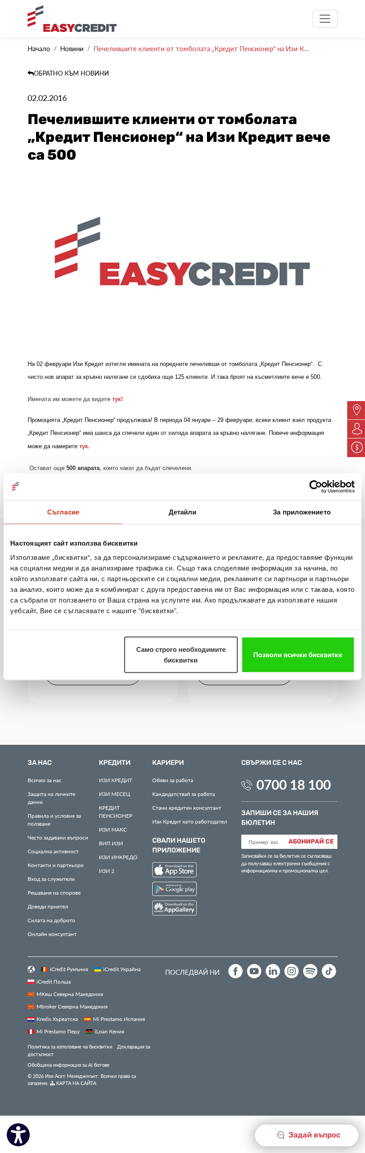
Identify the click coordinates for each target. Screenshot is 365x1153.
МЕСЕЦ (114, 793)
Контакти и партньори (56, 864)
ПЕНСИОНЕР (115, 811)
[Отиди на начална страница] (75, 18)
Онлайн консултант (52, 933)
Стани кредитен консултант (186, 807)
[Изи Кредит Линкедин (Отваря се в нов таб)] (273, 971)
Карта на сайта (75, 1083)
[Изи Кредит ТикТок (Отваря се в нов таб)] (329, 971)
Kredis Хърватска (57, 1018)
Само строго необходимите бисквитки (181, 654)
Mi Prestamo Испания (119, 1018)
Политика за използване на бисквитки (70, 1046)
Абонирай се (311, 842)
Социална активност (53, 851)
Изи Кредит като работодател (189, 821)
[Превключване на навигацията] (324, 19)
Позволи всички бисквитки (297, 654)
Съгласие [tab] (63, 511)
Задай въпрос (314, 1135)
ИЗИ (111, 843)
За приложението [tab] (302, 511)
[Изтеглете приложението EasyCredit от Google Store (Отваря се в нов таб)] (174, 890)
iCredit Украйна (122, 968)
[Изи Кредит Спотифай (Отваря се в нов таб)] (310, 971)
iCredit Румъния (69, 968)
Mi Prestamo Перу (58, 1031)
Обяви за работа (172, 779)
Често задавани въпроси (58, 837)
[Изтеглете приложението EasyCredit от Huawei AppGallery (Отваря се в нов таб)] (174, 909)
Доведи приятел (48, 906)
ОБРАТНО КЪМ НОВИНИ (71, 73)
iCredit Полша (53, 981)
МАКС (113, 829)
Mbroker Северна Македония (72, 1006)
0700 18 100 (293, 784)
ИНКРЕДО (118, 856)
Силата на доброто (51, 920)
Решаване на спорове (54, 892)
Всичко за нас (44, 779)
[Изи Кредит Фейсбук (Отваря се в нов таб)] (235, 971)
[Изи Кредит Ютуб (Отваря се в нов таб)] (254, 971)
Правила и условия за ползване (54, 819)
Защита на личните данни (51, 797)
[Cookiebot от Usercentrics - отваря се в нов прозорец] (316, 486)
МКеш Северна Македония (69, 993)
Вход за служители (51, 878)
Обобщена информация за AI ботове (69, 1064)
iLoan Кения (109, 1031)
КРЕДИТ (115, 779)
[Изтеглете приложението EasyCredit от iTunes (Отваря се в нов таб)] (174, 871)
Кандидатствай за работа (183, 793)
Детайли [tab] (183, 511)
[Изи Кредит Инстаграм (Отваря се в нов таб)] (291, 971)
